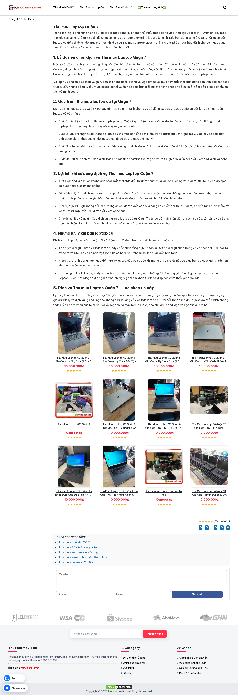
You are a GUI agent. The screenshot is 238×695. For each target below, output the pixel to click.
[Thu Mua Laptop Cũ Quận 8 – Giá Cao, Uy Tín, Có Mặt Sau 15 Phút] (209, 333)
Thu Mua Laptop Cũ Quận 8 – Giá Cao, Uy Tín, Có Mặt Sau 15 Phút (209, 361)
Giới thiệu (128, 668)
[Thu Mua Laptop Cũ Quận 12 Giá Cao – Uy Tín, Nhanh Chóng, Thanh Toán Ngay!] (209, 400)
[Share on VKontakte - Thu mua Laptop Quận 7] (221, 528)
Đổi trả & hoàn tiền (190, 673)
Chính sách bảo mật (135, 662)
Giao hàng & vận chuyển (193, 657)
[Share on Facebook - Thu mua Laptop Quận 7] (199, 528)
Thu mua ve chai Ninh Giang (78, 552)
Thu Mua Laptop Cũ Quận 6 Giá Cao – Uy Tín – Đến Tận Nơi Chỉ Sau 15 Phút (119, 361)
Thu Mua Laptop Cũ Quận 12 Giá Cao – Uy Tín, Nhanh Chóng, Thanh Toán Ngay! (209, 428)
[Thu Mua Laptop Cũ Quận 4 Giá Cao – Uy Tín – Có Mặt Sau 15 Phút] (164, 400)
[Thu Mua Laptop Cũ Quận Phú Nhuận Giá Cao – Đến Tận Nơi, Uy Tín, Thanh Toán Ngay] (74, 466)
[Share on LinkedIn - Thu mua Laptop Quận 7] (210, 528)
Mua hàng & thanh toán (192, 662)
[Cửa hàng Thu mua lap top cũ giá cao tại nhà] (164, 466)
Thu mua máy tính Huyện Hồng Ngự (83, 557)
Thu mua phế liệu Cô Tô (75, 542)
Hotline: (25, 667)
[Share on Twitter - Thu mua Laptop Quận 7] (206, 528)
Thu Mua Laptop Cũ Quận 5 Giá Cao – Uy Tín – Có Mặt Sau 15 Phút (164, 361)
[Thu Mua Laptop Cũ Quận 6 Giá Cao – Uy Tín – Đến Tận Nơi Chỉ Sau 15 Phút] (119, 333)
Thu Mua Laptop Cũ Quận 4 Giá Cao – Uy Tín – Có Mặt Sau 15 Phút (164, 428)
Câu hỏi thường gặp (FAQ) (194, 668)
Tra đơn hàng (154, 633)
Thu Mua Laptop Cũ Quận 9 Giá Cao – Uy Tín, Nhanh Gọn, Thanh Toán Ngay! (119, 428)
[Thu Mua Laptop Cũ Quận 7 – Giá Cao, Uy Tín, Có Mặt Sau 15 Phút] (74, 333)
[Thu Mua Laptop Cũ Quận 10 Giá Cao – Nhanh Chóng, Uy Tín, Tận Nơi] (209, 466)
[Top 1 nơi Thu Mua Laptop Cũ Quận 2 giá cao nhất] (74, 400)
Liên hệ (127, 673)
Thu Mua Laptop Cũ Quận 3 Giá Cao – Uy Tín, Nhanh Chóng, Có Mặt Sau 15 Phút (119, 495)
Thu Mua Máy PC (63, 7)
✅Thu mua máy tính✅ (152, 7)
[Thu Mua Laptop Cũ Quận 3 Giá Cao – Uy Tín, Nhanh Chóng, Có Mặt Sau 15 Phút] (119, 466)
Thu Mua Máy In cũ (120, 7)
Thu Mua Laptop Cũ (91, 7)
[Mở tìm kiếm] (225, 7)
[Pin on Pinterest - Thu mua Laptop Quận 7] (214, 528)
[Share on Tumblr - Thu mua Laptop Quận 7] (227, 528)
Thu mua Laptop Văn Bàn (77, 562)
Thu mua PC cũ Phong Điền (78, 547)
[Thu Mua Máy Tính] (25, 7)
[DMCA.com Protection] (119, 687)
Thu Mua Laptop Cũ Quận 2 (74, 424)
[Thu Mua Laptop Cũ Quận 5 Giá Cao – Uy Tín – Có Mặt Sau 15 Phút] (164, 333)
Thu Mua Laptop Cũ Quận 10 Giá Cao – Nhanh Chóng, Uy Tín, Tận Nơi (209, 495)
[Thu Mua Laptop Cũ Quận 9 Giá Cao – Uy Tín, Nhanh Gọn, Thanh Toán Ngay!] (119, 400)
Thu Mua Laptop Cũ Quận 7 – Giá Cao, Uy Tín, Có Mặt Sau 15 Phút (74, 361)
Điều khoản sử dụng (134, 657)
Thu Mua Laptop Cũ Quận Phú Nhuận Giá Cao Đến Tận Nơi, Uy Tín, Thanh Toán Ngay (74, 495)
